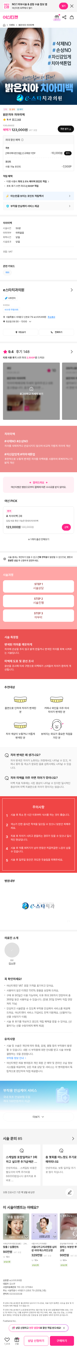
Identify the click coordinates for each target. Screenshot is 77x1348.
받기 (68, 153)
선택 (66, 527)
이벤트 (12, 25)
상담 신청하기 (36, 1341)
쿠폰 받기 (64, 129)
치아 (7, 272)
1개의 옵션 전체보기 (39, 539)
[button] (22, 139)
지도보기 (22, 332)
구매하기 (62, 1341)
